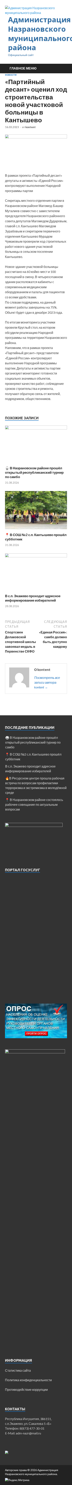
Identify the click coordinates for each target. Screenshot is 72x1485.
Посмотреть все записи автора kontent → (47, 682)
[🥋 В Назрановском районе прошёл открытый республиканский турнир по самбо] (36, 428)
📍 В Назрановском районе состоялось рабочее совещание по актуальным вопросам (34, 804)
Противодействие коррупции (26, 1389)
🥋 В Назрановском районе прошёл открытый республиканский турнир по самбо (34, 472)
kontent (30, 127)
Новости (11, 75)
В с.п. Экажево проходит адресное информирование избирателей (32, 598)
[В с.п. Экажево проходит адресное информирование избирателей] (36, 556)
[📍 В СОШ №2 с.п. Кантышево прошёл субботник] (36, 530)
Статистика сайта (18, 1370)
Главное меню (23, 68)
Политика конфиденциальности (28, 1380)
